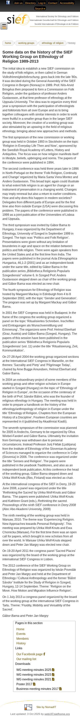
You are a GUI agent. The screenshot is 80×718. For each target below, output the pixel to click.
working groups (26, 43)
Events (20, 633)
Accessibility (67, 2)
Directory (30, 2)
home (8, 43)
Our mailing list (26, 659)
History (21, 643)
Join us (18, 2)
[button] (3, 26)
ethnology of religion (52, 43)
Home (20, 629)
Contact (52, 2)
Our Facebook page (29, 654)
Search (39, 8)
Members (22, 638)
